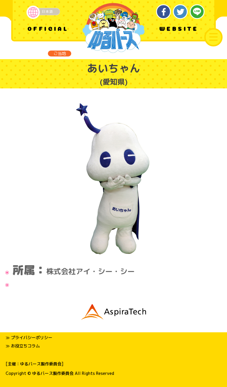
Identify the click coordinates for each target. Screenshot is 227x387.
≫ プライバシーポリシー (29, 337)
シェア (163, 11)
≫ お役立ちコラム (23, 346)
